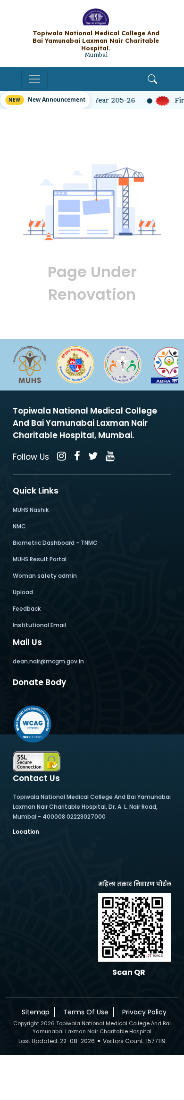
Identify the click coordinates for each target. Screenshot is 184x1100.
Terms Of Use (84, 1012)
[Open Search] (152, 79)
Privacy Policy (142, 1012)
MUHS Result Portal (40, 559)
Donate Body (39, 682)
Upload (23, 592)
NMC (19, 526)
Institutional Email (39, 625)
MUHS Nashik (31, 510)
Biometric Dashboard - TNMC (55, 543)
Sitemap (34, 1012)
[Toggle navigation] (34, 79)
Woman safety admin (45, 576)
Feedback (27, 609)
